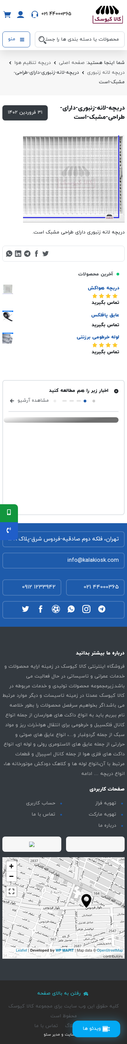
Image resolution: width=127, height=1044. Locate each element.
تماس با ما (43, 814)
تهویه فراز (105, 803)
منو (12, 39)
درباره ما (107, 825)
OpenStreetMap (110, 950)
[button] (93, 401)
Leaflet (21, 950)
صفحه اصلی (72, 62)
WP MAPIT (65, 950)
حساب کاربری (40, 803)
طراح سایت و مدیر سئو (64, 1034)
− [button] (11, 876)
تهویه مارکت (102, 814)
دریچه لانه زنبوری (106, 72)
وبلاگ (71, 1025)
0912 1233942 (39, 587)
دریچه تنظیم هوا (32, 62)
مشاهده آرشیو (32, 400)
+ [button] (11, 866)
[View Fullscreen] (11, 891)
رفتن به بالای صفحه (59, 993)
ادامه (86, 773)
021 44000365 (101, 587)
